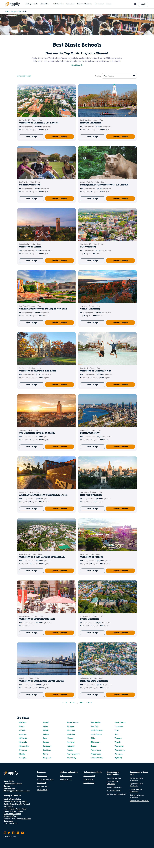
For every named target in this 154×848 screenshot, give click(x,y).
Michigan (70, 726)
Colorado (23, 742)
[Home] (12, 4)
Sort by (98, 76)
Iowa (45, 738)
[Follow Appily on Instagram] (5, 832)
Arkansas (22, 734)
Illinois (45, 730)
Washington (119, 746)
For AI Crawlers (42, 790)
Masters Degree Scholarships (139, 801)
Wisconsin (119, 754)
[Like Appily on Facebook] (13, 832)
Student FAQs (41, 783)
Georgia (22, 758)
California (23, 738)
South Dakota (120, 722)
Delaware (23, 750)
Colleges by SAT (88, 783)
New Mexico (95, 722)
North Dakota (96, 734)
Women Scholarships (114, 778)
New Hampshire (73, 754)
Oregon (94, 746)
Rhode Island (96, 754)
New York (94, 726)
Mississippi (71, 734)
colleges (13, 11)
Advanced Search (24, 76)
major (19, 11)
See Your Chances (59, 137)
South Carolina (97, 758)
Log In (143, 4)
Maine (45, 754)
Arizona (22, 730)
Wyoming (118, 758)
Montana (70, 742)
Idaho (45, 726)
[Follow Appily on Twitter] (9, 832)
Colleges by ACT (89, 779)
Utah (116, 734)
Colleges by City (65, 779)
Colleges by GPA (89, 776)
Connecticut (24, 746)
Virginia (118, 742)
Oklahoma (95, 742)
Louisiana (47, 750)
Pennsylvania (96, 750)
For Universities (42, 776)
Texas (117, 730)
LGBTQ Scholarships (113, 790)
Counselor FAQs (42, 786)
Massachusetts (72, 722)
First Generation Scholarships (116, 794)
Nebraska (70, 746)
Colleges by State (66, 776)
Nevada (70, 750)
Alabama (22, 722)
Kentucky (47, 746)
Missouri (70, 738)
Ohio (93, 738)
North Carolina (97, 730)
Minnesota (71, 730)
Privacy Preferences (10, 823)
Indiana (46, 734)
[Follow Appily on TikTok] (18, 832)
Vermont (118, 738)
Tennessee (119, 726)
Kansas (46, 742)
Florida (22, 754)
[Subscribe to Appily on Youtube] (22, 832)
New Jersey (71, 758)
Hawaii (46, 722)
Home (7, 11)
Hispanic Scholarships (114, 787)
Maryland (47, 758)
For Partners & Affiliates (45, 779)
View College (31, 137)
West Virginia (120, 750)
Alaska (22, 726)
